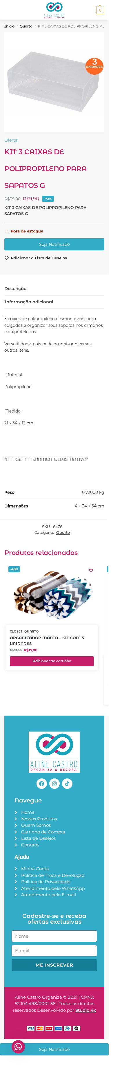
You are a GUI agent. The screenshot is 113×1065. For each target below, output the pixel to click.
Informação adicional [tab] (28, 302)
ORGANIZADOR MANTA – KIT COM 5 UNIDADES (47, 640)
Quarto (26, 26)
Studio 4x (85, 1010)
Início (9, 26)
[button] (99, 10)
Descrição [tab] (15, 288)
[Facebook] (42, 783)
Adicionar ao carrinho (51, 661)
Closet (16, 631)
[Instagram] (54, 783)
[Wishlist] (91, 570)
